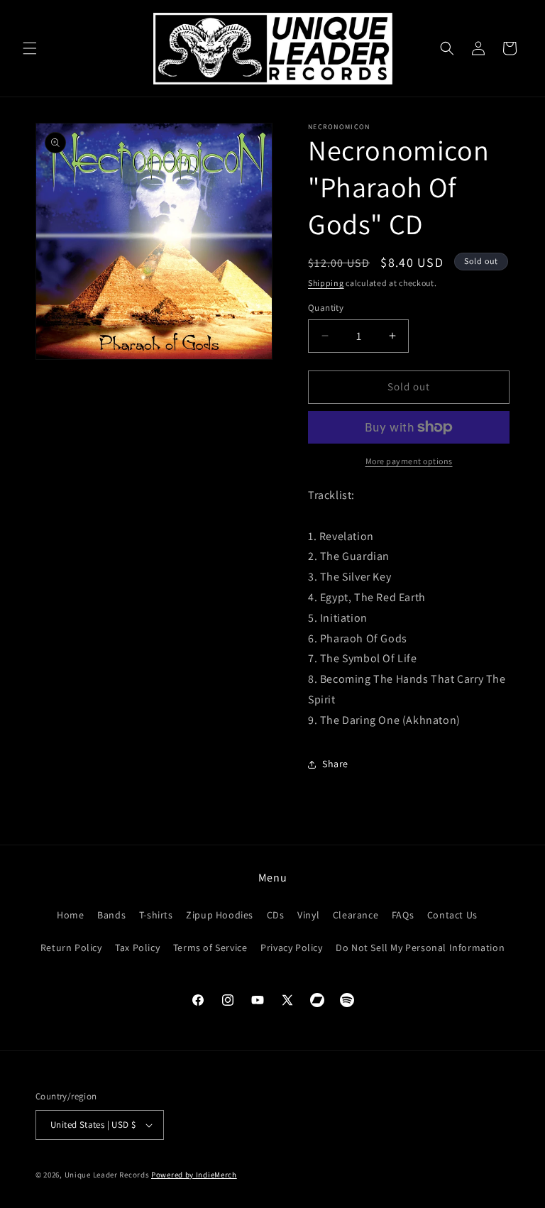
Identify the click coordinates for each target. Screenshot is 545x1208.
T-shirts (156, 914)
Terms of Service (210, 947)
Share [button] (335, 763)
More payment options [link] (409, 461)
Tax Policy (137, 947)
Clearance (355, 914)
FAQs (403, 914)
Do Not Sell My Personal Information (420, 947)
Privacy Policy (291, 947)
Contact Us (452, 914)
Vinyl (308, 914)
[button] (29, 48)
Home (70, 914)
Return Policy (71, 947)
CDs (276, 914)
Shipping (326, 283)
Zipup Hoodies (219, 914)
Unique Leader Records (107, 1175)
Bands (111, 914)
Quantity (325, 308)
